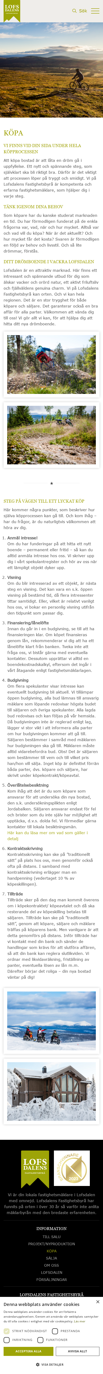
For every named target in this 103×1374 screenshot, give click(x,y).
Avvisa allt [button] (77, 1351)
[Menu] (95, 18)
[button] (51, 1365)
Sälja (51, 1258)
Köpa (52, 1251)
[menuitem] (79, 19)
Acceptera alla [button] (28, 1351)
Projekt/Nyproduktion (51, 1244)
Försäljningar (51, 1279)
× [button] (97, 1302)
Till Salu (52, 1237)
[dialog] (51, 1335)
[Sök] (79, 18)
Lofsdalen (51, 1272)
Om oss (51, 1265)
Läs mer (79, 1321)
